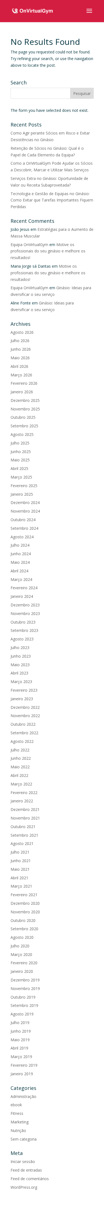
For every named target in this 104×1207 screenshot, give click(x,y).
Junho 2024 (21, 553)
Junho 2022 (21, 758)
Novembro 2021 (25, 818)
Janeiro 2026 (22, 391)
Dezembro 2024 (25, 502)
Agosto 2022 (22, 741)
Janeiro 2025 (22, 494)
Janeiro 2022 (22, 800)
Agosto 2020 (22, 937)
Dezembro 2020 (25, 903)
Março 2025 (21, 477)
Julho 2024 (20, 545)
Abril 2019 (19, 1048)
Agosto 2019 (22, 1014)
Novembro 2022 (25, 715)
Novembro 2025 (25, 409)
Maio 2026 (20, 357)
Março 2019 (21, 1056)
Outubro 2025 (23, 417)
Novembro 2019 (25, 988)
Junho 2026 (21, 349)
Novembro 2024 (25, 511)
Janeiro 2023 (22, 698)
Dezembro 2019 (25, 980)
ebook (16, 1104)
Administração (23, 1096)
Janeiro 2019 (22, 1073)
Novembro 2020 (25, 911)
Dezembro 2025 (25, 400)
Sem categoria (24, 1139)
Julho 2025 (20, 443)
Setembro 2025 (24, 425)
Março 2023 (21, 681)
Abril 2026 (19, 366)
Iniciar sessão (23, 1161)
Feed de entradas (26, 1170)
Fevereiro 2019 (24, 1065)
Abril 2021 (19, 877)
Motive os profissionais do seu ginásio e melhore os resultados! (48, 251)
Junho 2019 (21, 1031)
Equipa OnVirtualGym (29, 244)
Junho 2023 (21, 656)
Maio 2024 (20, 562)
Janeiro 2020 (22, 971)
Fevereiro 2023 (24, 690)
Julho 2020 (20, 945)
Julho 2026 (20, 340)
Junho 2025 (21, 451)
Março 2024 (21, 579)
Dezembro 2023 (25, 605)
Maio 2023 (20, 664)
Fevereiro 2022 (24, 792)
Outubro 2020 (23, 920)
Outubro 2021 (23, 826)
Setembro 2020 (24, 928)
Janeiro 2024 (22, 596)
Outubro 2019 (23, 997)
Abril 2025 (19, 468)
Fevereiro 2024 (24, 587)
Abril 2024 (19, 570)
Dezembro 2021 (25, 809)
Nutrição (18, 1130)
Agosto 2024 (22, 536)
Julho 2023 (20, 647)
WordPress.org (24, 1187)
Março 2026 (21, 375)
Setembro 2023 (24, 630)
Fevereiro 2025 (24, 485)
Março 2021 (21, 886)
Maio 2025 (20, 459)
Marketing (20, 1122)
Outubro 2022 (23, 724)
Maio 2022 (20, 766)
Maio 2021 (20, 869)
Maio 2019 (20, 1039)
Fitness (17, 1113)
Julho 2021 (20, 852)
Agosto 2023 (22, 639)
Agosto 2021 (22, 843)
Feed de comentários (30, 1178)
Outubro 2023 (23, 622)
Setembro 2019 (24, 1005)
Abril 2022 (19, 775)
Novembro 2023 (25, 613)
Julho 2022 (20, 750)
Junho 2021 (21, 860)
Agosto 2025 (22, 434)
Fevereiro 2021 (24, 894)
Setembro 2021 (24, 835)
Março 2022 (21, 784)
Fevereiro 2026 (24, 383)
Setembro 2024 (24, 528)
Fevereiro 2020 (24, 962)
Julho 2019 (20, 1022)
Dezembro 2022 (25, 707)
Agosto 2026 (22, 332)
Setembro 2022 (24, 732)
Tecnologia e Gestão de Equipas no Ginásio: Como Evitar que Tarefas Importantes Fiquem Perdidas (52, 200)
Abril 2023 (19, 673)
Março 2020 (21, 954)
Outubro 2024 (23, 519)
